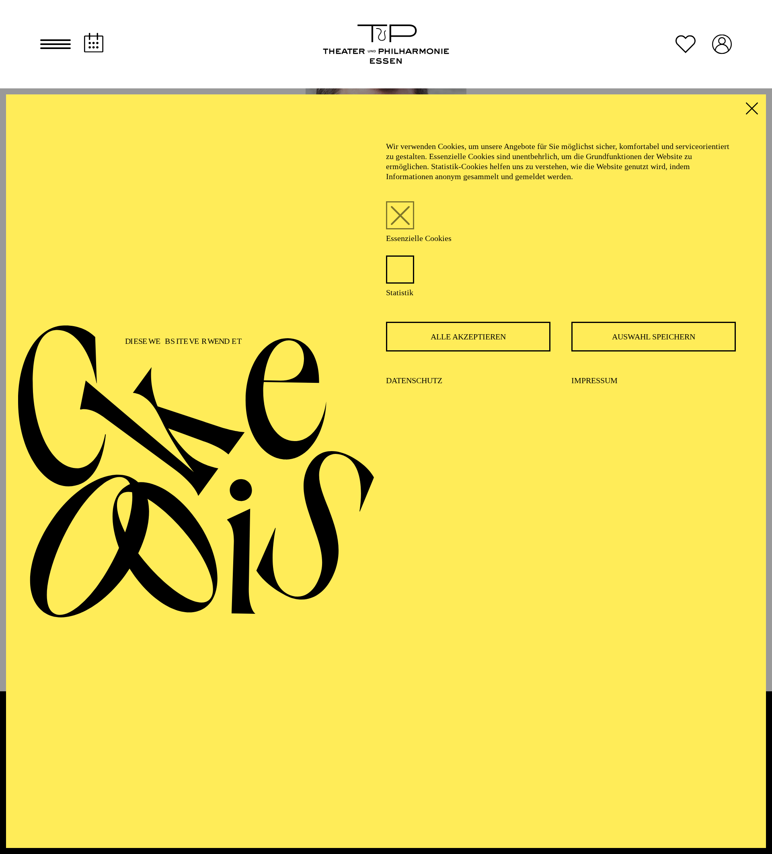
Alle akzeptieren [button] (468, 336)
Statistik (399, 292)
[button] (55, 44)
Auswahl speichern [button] (653, 336)
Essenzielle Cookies (419, 238)
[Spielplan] (94, 43)
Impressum (594, 380)
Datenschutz (414, 380)
